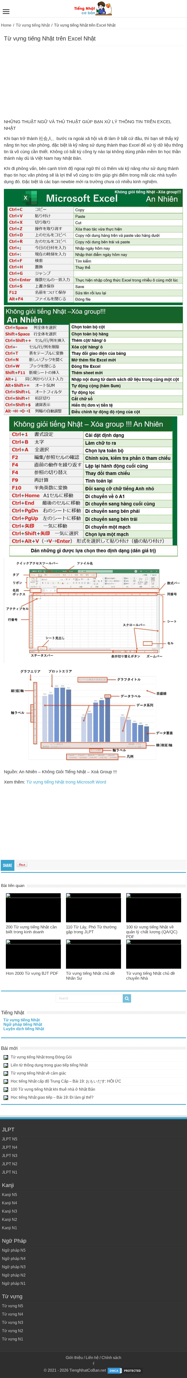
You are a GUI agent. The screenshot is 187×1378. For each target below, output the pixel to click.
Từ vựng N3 (12, 1322)
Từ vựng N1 (12, 1339)
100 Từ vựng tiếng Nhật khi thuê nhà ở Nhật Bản (53, 1089)
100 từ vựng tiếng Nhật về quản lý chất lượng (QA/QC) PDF (152, 932)
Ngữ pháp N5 (14, 1250)
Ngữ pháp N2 (14, 1275)
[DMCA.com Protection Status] (125, 1370)
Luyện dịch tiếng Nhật (23, 1029)
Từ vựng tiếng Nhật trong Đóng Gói (41, 1057)
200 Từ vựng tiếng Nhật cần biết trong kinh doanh (31, 929)
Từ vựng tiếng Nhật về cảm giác (38, 1073)
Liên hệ (92, 1358)
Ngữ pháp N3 (14, 1267)
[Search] (127, 998)
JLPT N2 (9, 1164)
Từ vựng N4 (12, 1314)
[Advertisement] (93, 82)
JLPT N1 (9, 1172)
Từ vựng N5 (12, 1306)
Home (6, 25)
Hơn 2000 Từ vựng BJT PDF (32, 973)
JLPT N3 (9, 1156)
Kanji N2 (9, 1219)
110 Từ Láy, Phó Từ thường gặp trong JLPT (91, 929)
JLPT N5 (9, 1139)
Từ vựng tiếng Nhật (33, 25)
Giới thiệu (74, 1358)
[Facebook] (93, 1364)
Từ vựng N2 (12, 1331)
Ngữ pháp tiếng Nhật (22, 1024)
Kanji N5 (9, 1195)
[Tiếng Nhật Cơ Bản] (93, 7)
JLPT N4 (9, 1147)
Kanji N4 (9, 1203)
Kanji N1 (9, 1228)
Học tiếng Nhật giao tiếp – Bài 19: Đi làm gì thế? (52, 1097)
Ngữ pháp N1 (14, 1283)
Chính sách (111, 1358)
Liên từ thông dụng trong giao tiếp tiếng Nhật (49, 1065)
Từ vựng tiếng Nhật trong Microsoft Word (66, 782)
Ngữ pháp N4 (14, 1259)
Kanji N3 (9, 1211)
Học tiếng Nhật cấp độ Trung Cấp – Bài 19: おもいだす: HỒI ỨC (66, 1081)
